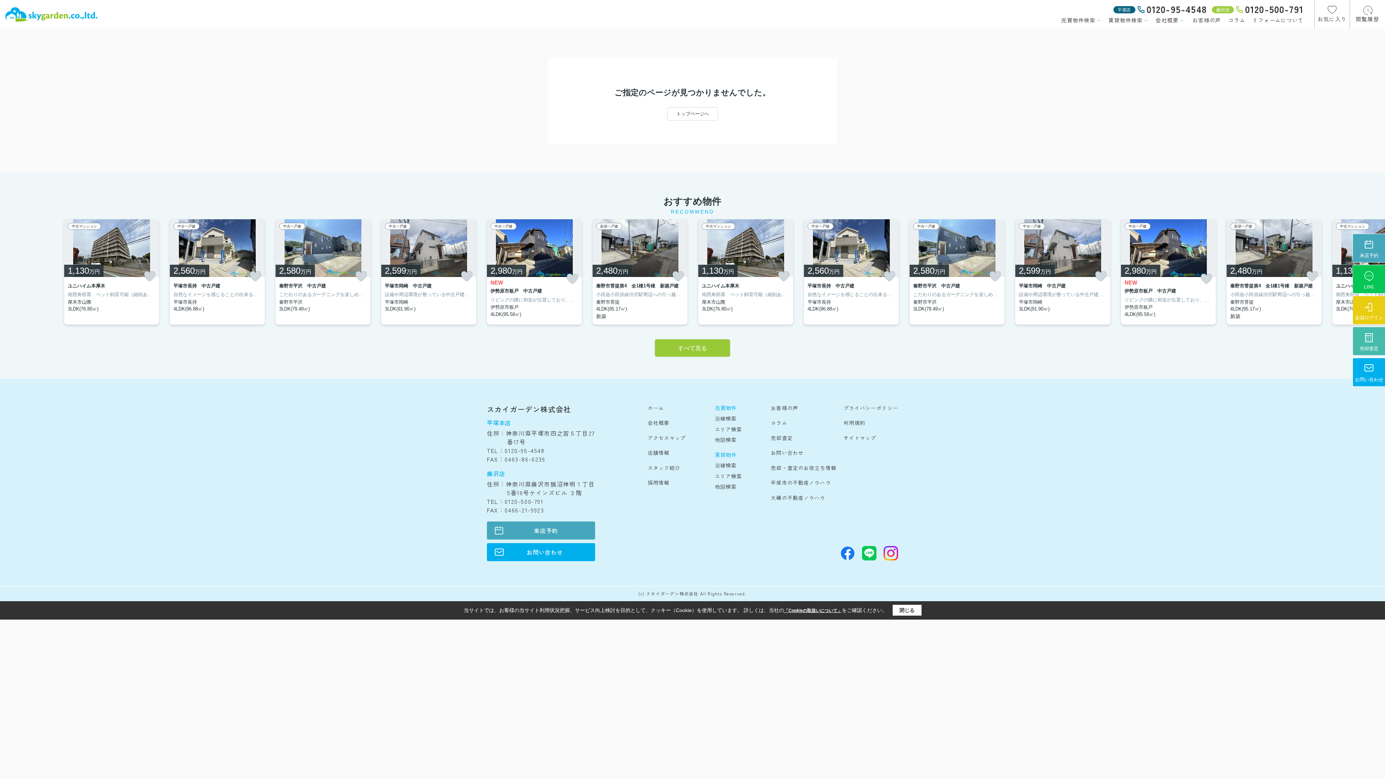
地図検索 (726, 439)
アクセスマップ (667, 437)
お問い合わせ (545, 552)
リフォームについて (1277, 20)
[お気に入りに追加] (149, 276)
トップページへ (692, 113)
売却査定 (781, 437)
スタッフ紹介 (664, 467)
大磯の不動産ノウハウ (798, 497)
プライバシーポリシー (871, 407)
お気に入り (1332, 19)
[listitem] (534, 272)
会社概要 (1167, 20)
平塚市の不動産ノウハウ (801, 482)
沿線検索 (726, 418)
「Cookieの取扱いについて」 (813, 610)
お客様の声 (1206, 20)
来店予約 (546, 530)
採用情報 (658, 482)
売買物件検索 (1078, 20)
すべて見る (692, 348)
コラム (1236, 20)
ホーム (656, 407)
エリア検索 (728, 429)
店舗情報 (658, 452)
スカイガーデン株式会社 (529, 409)
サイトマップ (860, 437)
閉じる (907, 610)
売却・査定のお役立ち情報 (803, 467)
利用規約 (854, 422)
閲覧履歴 (1367, 19)
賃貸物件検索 (1125, 20)
